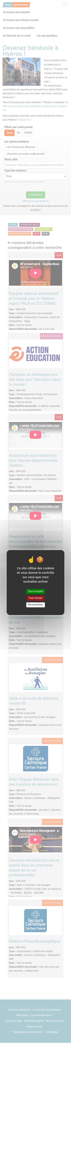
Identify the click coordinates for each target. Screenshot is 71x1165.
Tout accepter (35, 591)
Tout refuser (35, 598)
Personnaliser (35, 604)
